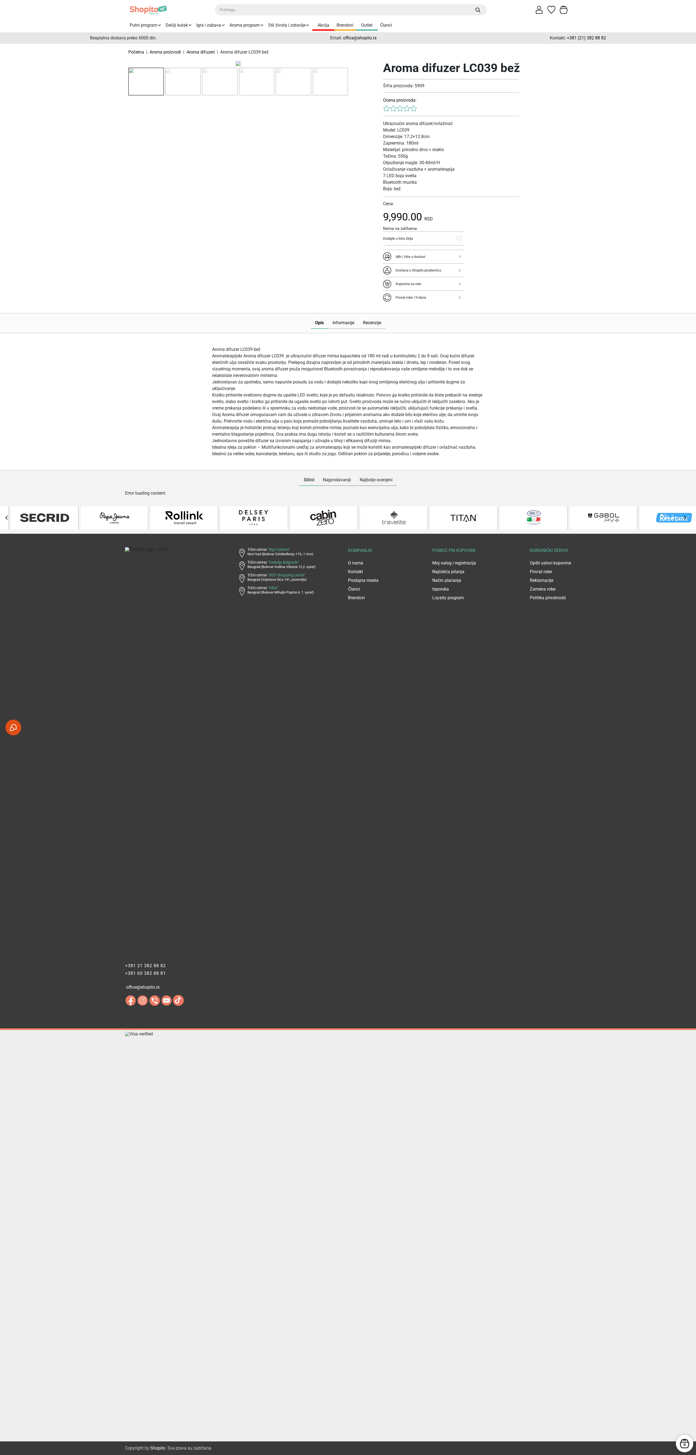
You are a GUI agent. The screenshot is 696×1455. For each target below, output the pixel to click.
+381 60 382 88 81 (145, 973)
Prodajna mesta (363, 580)
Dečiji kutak (177, 25)
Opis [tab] (319, 322)
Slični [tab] (309, 479)
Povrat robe (541, 571)
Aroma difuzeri (201, 52)
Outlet (366, 25)
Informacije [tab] (343, 322)
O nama (355, 563)
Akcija (323, 25)
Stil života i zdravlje (286, 25)
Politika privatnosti (548, 597)
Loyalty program (448, 597)
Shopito (157, 1448)
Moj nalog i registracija (454, 563)
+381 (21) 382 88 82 (586, 37)
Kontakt (355, 571)
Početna (136, 52)
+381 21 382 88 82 (145, 965)
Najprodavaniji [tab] (337, 479)
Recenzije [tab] (372, 322)
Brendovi (345, 25)
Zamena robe (542, 589)
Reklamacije (541, 580)
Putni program (143, 25)
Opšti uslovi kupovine (550, 563)
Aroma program (244, 25)
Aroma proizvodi (165, 52)
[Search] (478, 9)
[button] (459, 238)
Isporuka (440, 589)
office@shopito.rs (360, 37)
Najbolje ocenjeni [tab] (376, 479)
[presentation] (7, 517)
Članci (386, 25)
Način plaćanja (446, 580)
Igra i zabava (208, 25)
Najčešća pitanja (448, 571)
